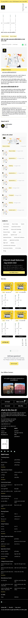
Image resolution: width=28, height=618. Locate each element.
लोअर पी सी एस (16, 544)
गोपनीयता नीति (3, 607)
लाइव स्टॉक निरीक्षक (4, 556)
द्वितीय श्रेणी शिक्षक (4, 462)
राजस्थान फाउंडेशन (4, 472)
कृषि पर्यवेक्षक (16, 551)
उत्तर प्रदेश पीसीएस (4, 501)
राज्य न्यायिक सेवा (4, 580)
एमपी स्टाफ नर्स (16, 519)
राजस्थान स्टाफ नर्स (17, 516)
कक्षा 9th (16, 529)
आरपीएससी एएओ (17, 556)
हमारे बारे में (16, 431)
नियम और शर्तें (17, 607)
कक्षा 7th (16, 526)
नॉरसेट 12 (16, 514)
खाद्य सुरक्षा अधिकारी (4, 551)
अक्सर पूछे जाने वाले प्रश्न (18, 432)
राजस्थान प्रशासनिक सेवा (18, 472)
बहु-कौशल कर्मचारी (17, 491)
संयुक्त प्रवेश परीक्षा (17, 554)
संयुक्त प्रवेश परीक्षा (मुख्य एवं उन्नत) (19, 564)
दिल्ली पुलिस (16, 488)
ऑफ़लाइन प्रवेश (4, 432)
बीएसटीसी (2, 465)
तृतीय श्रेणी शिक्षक (17, 459)
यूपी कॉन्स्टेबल (16, 539)
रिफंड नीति (11, 607)
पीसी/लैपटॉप (16, 597)
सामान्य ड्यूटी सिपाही (4, 488)
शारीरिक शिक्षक (17, 465)
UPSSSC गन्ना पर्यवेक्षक (5, 554)
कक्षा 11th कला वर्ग (17, 531)
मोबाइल (2, 597)
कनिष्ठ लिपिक (16, 477)
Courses (2, 431)
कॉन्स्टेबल (15, 475)
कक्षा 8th (2, 529)
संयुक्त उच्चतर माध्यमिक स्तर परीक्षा (7, 491)
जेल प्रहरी (2, 477)
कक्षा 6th (2, 526)
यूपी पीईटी (2, 541)
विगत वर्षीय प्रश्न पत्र (4, 434)
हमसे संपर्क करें (16, 436)
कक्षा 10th (3, 531)
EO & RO (16, 498)
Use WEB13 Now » (14, 272)
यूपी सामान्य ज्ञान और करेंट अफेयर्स (19, 541)
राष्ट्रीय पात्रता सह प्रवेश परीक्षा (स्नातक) (20, 567)
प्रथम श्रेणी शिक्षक (17, 462)
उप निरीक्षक (3, 475)
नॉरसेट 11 (2, 514)
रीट (1, 459)
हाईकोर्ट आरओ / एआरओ (5, 544)
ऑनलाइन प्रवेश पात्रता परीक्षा (19, 571)
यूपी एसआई (3, 539)
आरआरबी (2, 516)
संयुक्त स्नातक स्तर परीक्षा (18, 484)
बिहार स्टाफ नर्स (3, 519)
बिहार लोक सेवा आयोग (18, 505)
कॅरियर (15, 434)
